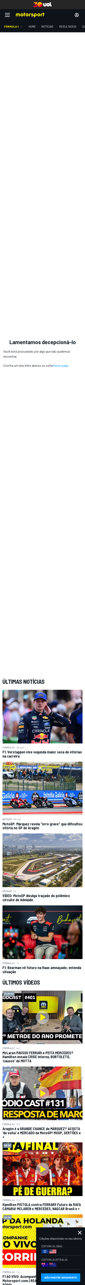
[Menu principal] (7, 15)
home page (60, 365)
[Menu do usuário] (77, 15)
